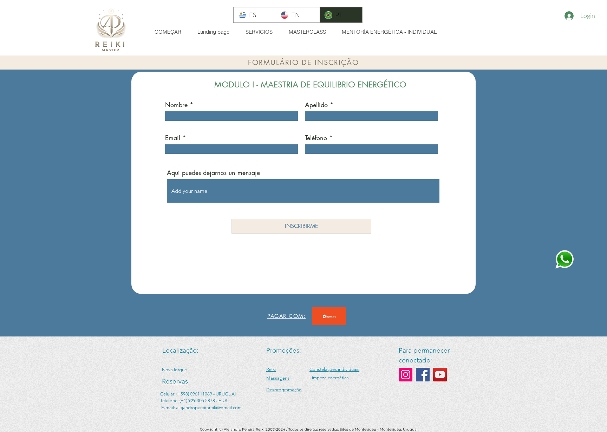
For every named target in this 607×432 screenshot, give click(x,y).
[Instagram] (405, 374)
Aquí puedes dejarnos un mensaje (213, 172)
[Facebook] (423, 374)
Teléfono (316, 138)
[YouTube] (440, 374)
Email (172, 138)
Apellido (316, 105)
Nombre (176, 105)
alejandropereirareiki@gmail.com (209, 407)
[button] (261, 32)
